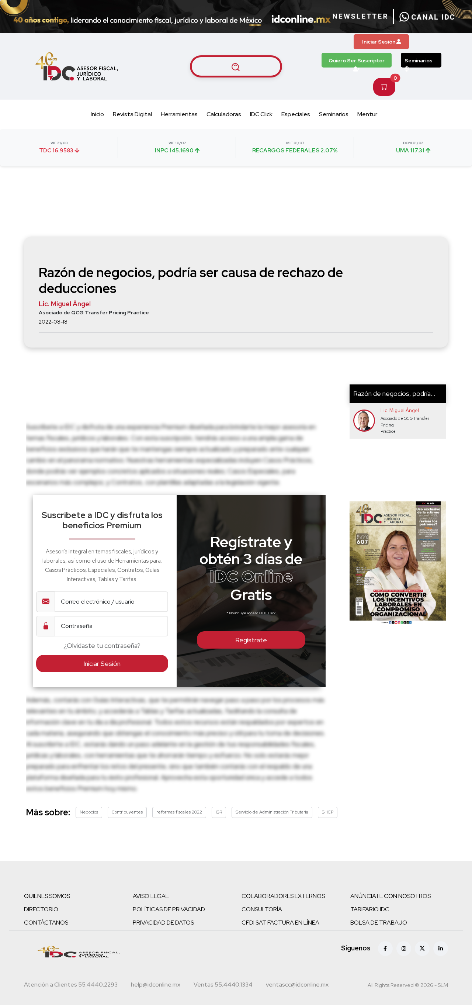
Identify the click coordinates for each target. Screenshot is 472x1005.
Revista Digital (132, 114)
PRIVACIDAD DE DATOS (163, 922)
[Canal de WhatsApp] (427, 16)
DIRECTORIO (41, 909)
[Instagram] (403, 948)
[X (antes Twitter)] (422, 948)
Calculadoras (223, 114)
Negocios (89, 812)
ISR (219, 812)
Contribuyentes (127, 812)
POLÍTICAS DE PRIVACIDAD (169, 909)
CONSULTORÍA (262, 909)
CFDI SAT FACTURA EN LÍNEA (280, 922)
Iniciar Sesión (379, 41)
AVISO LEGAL (151, 896)
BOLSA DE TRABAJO (378, 922)
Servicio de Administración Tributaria (272, 812)
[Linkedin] (440, 948)
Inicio (97, 114)
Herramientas (179, 114)
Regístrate (251, 640)
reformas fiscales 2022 (179, 812)
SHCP (327, 812)
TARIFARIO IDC (369, 909)
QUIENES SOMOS (47, 896)
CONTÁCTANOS (46, 922)
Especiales (295, 114)
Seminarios (419, 60)
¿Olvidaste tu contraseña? (101, 645)
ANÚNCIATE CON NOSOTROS (390, 896)
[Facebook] (385, 948)
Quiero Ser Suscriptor (357, 60)
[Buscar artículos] (236, 66)
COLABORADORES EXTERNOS (283, 896)
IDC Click (261, 114)
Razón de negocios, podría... (394, 393)
